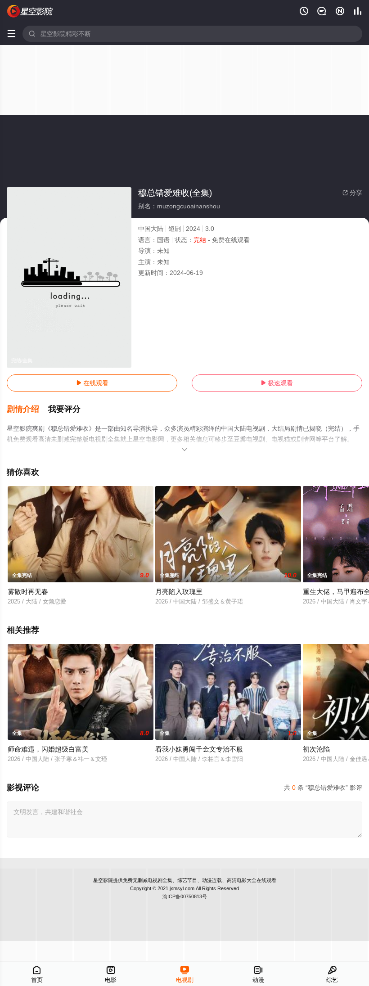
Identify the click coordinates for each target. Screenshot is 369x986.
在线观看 (92, 383)
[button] (27, 409)
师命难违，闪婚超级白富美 (48, 749)
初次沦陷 (316, 749)
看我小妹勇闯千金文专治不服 (199, 749)
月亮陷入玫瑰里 (178, 591)
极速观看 (277, 383)
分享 (352, 192)
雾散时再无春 (28, 591)
